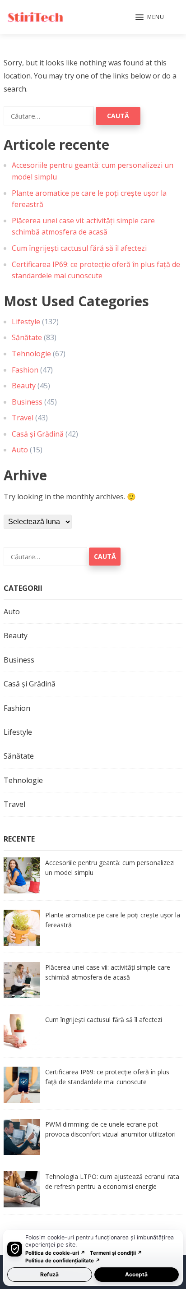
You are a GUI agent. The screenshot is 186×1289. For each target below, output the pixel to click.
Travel (22, 418)
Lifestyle (26, 322)
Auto (20, 450)
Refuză (49, 1274)
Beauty (24, 386)
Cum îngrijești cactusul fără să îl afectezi (79, 248)
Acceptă (136, 1274)
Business (27, 402)
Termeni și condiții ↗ (116, 1253)
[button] (149, 17)
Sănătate (27, 337)
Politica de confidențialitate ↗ (62, 1260)
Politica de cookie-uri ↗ (55, 1253)
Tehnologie (31, 354)
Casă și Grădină (38, 434)
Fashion (25, 370)
